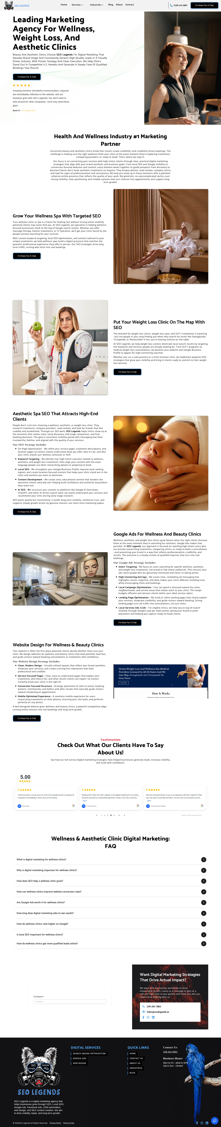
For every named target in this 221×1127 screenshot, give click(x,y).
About (119, 4)
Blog (110, 4)
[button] (77, 6)
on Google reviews (28, 111)
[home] (16, 5)
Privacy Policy (55, 1123)
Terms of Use (68, 1123)
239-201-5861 (170, 1052)
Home (64, 4)
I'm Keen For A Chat (204, 5)
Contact (129, 4)
